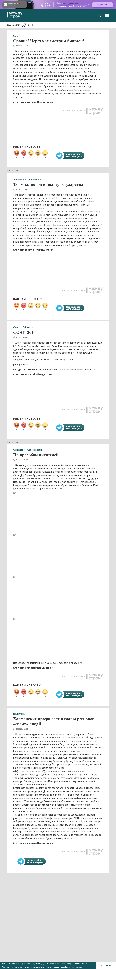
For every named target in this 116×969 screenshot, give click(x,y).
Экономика (19, 179)
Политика (19, 713)
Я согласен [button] (106, 965)
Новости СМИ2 (13, 170)
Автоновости (34, 449)
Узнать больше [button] (75, 967)
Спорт (16, 35)
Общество (28, 327)
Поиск (99, 15)
